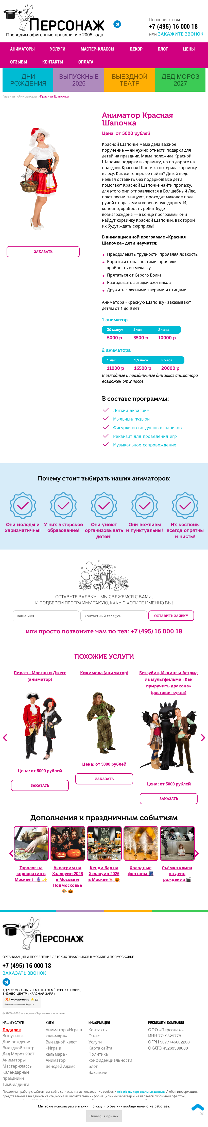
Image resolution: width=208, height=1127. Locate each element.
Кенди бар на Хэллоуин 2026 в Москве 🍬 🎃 (104, 873)
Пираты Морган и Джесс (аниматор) (40, 676)
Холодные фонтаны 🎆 (140, 870)
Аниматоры (22, 49)
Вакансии (98, 1072)
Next (203, 737)
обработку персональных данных (141, 1091)
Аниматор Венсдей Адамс (60, 1063)
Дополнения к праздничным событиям (104, 817)
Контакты (52, 62)
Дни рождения (17, 1041)
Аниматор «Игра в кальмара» (64, 1033)
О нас (94, 1036)
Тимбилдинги (16, 1084)
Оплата (85, 62)
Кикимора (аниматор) (104, 672)
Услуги (57, 49)
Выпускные (14, 1035)
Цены (189, 49)
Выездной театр (18, 1048)
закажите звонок (180, 33)
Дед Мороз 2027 (18, 1054)
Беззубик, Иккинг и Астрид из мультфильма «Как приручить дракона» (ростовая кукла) (168, 682)
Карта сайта (100, 1048)
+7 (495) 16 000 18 (173, 26)
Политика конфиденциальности (110, 1057)
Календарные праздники (16, 1075)
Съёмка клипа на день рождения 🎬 (177, 873)
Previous (5, 737)
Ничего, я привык (104, 1116)
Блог (163, 49)
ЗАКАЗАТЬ (43, 251)
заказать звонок (24, 973)
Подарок (12, 1030)
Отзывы (18, 62)
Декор (136, 49)
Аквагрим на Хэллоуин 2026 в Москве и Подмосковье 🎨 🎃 (67, 879)
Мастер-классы (97, 49)
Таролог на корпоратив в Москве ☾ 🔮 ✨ (31, 873)
